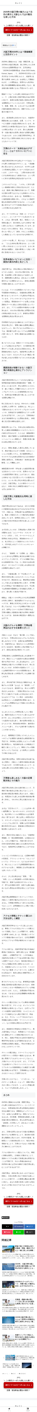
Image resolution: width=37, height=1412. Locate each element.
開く (13, 45)
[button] (29, 1232)
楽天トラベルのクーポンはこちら (17, 30)
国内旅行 (6, 1217)
